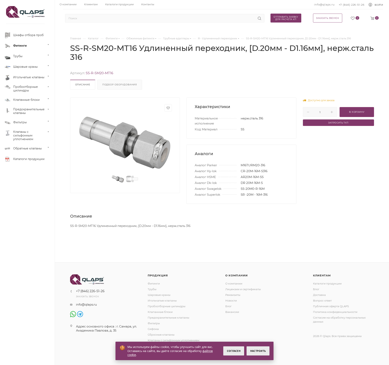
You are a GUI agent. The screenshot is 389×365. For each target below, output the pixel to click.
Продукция (158, 275)
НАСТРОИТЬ (258, 351)
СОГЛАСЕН (233, 351)
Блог (228, 306)
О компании (236, 275)
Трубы (152, 289)
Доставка (319, 294)
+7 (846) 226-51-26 (351, 4)
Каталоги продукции (327, 283)
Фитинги (154, 283)
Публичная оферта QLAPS (331, 306)
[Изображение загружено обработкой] (125, 143)
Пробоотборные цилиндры (166, 306)
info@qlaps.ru (324, 4)
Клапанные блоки (160, 311)
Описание (82, 84)
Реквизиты (232, 294)
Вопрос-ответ (322, 300)
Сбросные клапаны (161, 334)
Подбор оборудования (119, 84)
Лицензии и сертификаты (243, 289)
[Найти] (259, 18)
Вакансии (232, 311)
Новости (231, 300)
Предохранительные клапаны (168, 317)
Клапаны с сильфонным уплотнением (173, 340)
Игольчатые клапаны (162, 300)
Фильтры (154, 323)
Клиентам (322, 275)
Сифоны (153, 329)
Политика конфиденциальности (335, 311)
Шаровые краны (159, 294)
